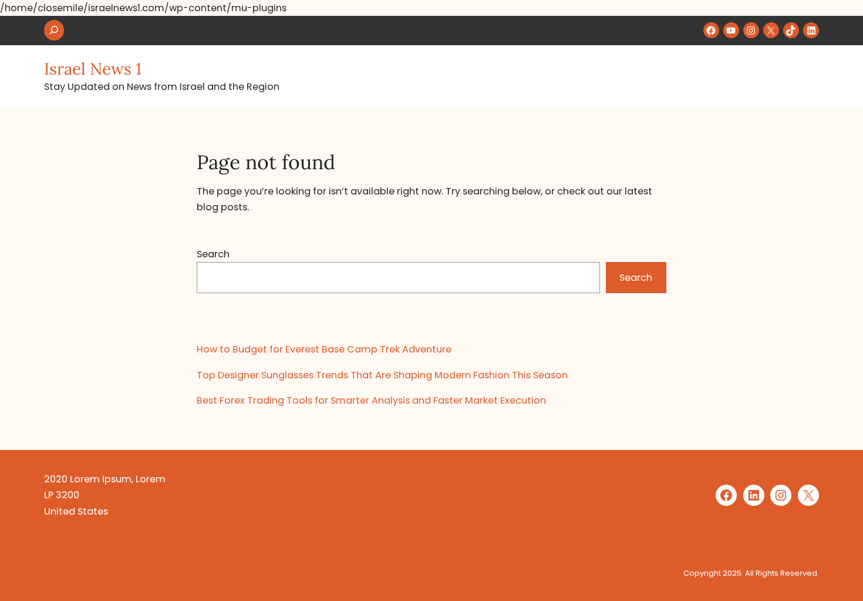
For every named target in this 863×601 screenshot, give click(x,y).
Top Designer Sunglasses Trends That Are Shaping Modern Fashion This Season (382, 375)
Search (213, 254)
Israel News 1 (92, 68)
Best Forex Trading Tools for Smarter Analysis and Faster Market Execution (371, 400)
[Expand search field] (54, 30)
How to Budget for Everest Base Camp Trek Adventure (324, 349)
